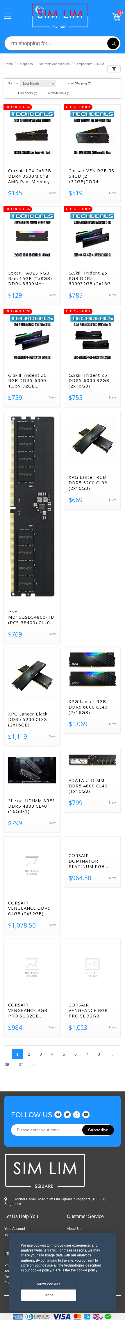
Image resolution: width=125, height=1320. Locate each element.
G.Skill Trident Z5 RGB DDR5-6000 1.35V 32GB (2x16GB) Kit (27, 380)
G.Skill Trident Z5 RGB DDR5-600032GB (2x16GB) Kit (92, 278)
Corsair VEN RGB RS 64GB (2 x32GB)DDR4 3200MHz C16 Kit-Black (91, 176)
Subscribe (98, 1130)
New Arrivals (58, 93)
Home (8, 64)
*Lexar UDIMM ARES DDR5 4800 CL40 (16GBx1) (31, 806)
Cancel (48, 1295)
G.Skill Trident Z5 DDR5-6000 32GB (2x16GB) (89, 380)
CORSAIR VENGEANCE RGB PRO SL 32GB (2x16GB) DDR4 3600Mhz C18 (27, 1010)
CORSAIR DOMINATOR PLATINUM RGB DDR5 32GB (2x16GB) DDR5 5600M (87, 861)
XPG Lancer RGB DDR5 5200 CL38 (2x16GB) (88, 482)
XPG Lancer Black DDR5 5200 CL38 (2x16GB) (27, 719)
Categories (25, 64)
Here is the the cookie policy (75, 1270)
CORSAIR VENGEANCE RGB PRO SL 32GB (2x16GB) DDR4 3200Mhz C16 (88, 1010)
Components (83, 64)
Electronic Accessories (54, 64)
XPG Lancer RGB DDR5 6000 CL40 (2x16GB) (88, 707)
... (111, 1054)
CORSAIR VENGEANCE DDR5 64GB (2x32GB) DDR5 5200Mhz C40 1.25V (31, 908)
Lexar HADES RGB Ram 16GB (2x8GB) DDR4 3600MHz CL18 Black (30, 278)
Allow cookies (48, 1284)
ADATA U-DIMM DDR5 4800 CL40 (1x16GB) (88, 786)
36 (7, 1064)
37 (21, 1064)
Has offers (27, 93)
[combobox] (38, 82)
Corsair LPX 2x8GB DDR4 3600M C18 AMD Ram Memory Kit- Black (29, 176)
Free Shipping (79, 83)
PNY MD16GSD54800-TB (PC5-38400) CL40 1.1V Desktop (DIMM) (31, 617)
